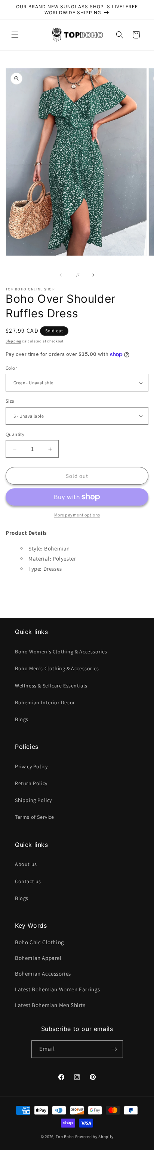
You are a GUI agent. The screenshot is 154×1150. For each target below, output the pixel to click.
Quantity (15, 434)
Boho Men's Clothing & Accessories (57, 668)
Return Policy (31, 783)
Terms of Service (34, 817)
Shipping (13, 341)
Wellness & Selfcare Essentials (51, 685)
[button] (15, 35)
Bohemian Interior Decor (45, 702)
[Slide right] (93, 275)
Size (10, 401)
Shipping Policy (33, 800)
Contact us (28, 881)
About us (26, 864)
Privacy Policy (31, 766)
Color (11, 368)
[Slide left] (60, 275)
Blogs (21, 719)
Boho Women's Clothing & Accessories (61, 651)
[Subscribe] (114, 1049)
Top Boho (65, 1136)
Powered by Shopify (94, 1136)
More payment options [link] (77, 515)
